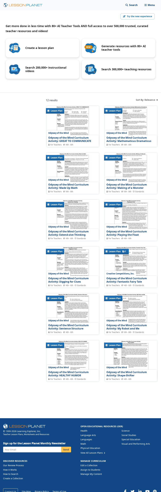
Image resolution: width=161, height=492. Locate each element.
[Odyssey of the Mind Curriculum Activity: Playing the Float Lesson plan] (131, 219)
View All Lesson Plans (91, 452)
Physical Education (90, 448)
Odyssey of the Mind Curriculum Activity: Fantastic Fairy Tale (126, 280)
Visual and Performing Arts (136, 443)
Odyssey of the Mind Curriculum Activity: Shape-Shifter (126, 373)
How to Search (10, 473)
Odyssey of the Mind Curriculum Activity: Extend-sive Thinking (68, 233)
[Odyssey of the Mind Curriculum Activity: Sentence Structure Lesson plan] (73, 313)
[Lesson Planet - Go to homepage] (24, 5)
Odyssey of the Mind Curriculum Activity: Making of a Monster (126, 186)
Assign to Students (90, 469)
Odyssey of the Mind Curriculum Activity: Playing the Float (126, 233)
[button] (149, 5)
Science (126, 430)
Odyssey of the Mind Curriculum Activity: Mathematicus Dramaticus (128, 139)
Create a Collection (13, 478)
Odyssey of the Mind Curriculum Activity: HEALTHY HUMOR (68, 373)
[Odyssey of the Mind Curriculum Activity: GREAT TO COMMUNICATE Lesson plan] (73, 125)
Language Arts (88, 435)
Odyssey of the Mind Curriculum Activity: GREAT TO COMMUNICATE (69, 139)
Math (83, 443)
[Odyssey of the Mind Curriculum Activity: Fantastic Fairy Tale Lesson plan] (131, 266)
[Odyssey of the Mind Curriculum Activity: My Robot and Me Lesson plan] (131, 313)
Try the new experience (139, 16)
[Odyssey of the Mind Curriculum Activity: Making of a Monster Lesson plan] (131, 172)
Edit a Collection (88, 465)
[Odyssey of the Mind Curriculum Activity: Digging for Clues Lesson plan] (73, 266)
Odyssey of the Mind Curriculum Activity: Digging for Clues (68, 280)
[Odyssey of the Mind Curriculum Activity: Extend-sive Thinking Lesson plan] (73, 219)
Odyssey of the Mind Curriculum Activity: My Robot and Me (126, 326)
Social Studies (129, 435)
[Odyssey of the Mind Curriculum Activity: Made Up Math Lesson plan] (73, 172)
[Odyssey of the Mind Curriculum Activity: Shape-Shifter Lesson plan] (131, 360)
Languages (86, 439)
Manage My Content (91, 473)
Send (66, 449)
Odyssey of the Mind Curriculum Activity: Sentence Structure (68, 326)
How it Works (10, 469)
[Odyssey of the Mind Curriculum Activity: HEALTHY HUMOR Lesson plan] (73, 360)
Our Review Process (13, 465)
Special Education (131, 439)
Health (83, 430)
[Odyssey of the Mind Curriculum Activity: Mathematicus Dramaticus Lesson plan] (131, 125)
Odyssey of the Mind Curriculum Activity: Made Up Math (68, 186)
